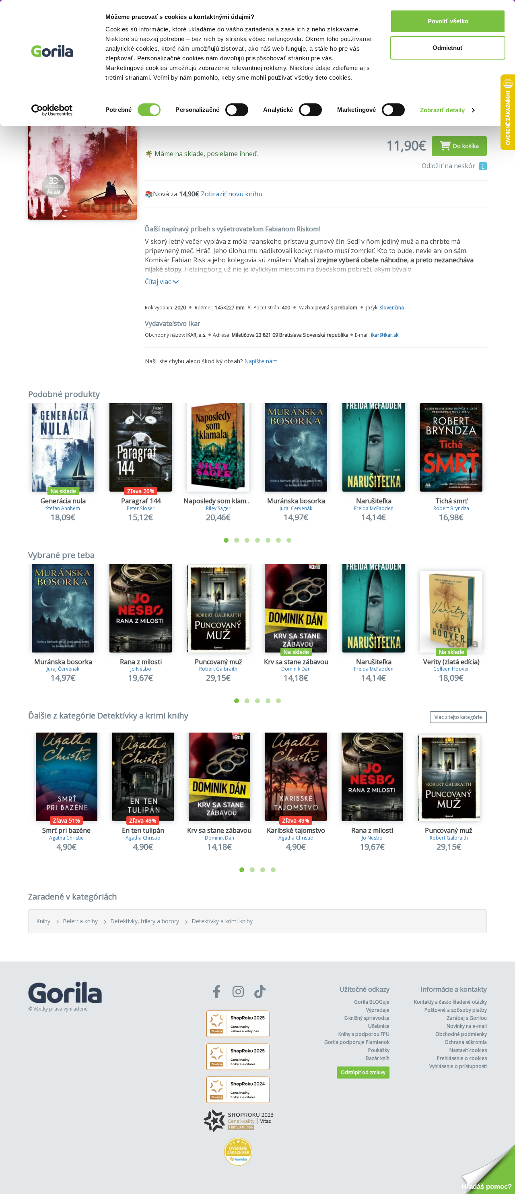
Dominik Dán (296, 668)
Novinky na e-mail (467, 1026)
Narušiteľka (373, 500)
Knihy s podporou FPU (363, 1034)
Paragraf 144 (141, 500)
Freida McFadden (373, 508)
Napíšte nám (261, 361)
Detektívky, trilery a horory (144, 921)
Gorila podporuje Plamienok (356, 1042)
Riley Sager (218, 508)
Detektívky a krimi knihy (222, 921)
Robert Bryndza (451, 508)
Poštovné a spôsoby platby (455, 1010)
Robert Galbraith (218, 668)
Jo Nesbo (140, 668)
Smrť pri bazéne (66, 830)
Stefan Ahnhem (63, 508)
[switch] (236, 109)
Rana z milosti (141, 661)
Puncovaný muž (218, 661)
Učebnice (378, 1026)
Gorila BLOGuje (371, 1001)
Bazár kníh (377, 1058)
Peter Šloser (140, 508)
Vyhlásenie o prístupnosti (458, 1066)
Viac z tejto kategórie (458, 717)
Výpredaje (377, 1010)
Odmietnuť (448, 47)
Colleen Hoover (451, 668)
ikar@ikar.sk (384, 334)
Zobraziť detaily (442, 110)
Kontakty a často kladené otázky (450, 1001)
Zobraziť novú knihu (231, 193)
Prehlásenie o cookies (462, 1058)
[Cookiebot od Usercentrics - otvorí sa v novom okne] (52, 110)
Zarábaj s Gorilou (467, 1018)
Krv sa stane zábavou (296, 661)
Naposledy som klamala (219, 500)
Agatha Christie (66, 837)
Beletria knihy (80, 921)
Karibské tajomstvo (296, 830)
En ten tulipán (143, 830)
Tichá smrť (451, 500)
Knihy (43, 921)
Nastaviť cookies (468, 1050)
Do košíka (466, 146)
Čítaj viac (159, 281)
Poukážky (378, 1050)
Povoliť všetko (448, 21)
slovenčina (392, 307)
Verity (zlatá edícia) (451, 661)
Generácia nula (63, 500)
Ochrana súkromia (466, 1042)
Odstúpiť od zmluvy (363, 1072)
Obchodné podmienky (461, 1034)
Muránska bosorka (296, 500)
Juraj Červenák (296, 508)
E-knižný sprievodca (366, 1018)
